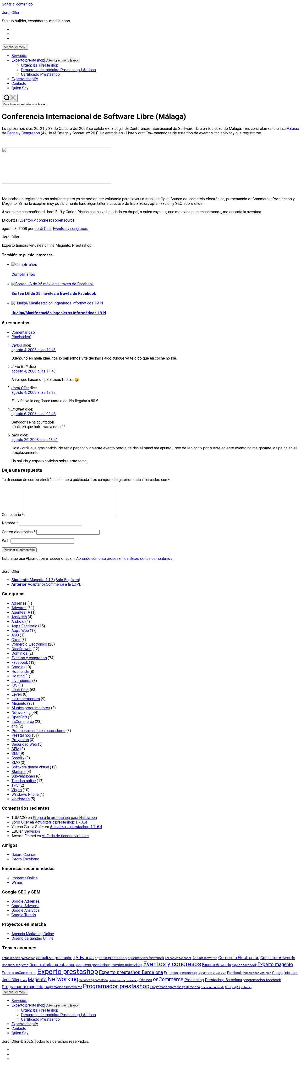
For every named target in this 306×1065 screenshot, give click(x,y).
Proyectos (20, 740)
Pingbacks (21, 337)
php (14, 726)
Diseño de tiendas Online (32, 938)
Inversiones (21, 680)
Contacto (18, 83)
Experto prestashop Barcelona (131, 972)
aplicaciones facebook (146, 958)
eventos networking (126, 965)
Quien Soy (19, 88)
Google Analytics (25, 910)
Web (6, 540)
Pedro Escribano (25, 859)
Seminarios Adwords (212, 987)
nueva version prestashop (123, 980)
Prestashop (21, 735)
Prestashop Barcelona (223, 980)
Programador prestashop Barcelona (175, 987)
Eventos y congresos (37, 220)
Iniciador (291, 973)
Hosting (18, 676)
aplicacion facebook (178, 958)
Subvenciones (23, 776)
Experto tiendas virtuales (212, 973)
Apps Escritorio (24, 626)
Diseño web (21, 649)
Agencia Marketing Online (32, 934)
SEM (15, 749)
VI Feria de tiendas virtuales (65, 836)
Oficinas (145, 980)
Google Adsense (25, 901)
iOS (14, 685)
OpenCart (19, 717)
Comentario (13, 514)
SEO (15, 753)
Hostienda (20, 671)
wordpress (20, 799)
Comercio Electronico (29, 644)
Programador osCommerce (63, 987)
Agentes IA (20, 612)
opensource (65, 220)
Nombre (10, 523)
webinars (246, 987)
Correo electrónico (18, 532)
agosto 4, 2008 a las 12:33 (33, 392)
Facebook (19, 662)
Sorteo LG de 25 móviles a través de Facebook (53, 293)
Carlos (16, 345)
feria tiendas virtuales (257, 973)
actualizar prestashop (55, 958)
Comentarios (23, 332)
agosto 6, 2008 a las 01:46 (33, 414)
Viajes (16, 790)
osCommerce (22, 721)
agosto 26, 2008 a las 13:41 (34, 439)
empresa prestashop (93, 965)
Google (17, 667)
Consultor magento (15, 965)
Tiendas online (23, 781)
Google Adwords (25, 906)
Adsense (19, 603)
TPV (15, 785)
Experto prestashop (27, 60)
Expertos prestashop (180, 973)
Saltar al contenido (17, 4)
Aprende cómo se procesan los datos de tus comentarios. (124, 558)
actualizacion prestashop (18, 958)
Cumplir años (23, 274)
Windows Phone (25, 794)
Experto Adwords (216, 964)
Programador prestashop (116, 986)
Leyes (16, 694)
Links (23, 980)
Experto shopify (24, 79)
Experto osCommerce (19, 973)
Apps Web (20, 630)
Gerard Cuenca (23, 854)
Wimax (17, 882)
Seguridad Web (24, 744)
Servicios (19, 55)
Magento (18, 703)
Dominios (19, 653)
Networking (21, 712)
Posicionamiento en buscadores (38, 730)
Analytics (19, 617)
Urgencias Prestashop (39, 65)
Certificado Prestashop (40, 74)
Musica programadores (30, 708)
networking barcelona (93, 980)
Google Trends (23, 915)
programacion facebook (262, 980)
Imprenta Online (24, 878)
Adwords (19, 608)
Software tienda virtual (30, 767)
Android (17, 621)
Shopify (17, 758)
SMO (15, 762)
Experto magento (275, 964)
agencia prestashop (111, 958)
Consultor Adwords (277, 958)
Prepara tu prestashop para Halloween (65, 817)
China (16, 639)
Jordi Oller (10, 12)
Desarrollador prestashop (52, 964)
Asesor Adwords (204, 958)
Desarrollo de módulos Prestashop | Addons (58, 70)
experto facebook (244, 965)
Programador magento (23, 986)
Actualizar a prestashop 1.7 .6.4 (61, 822)
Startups (18, 771)
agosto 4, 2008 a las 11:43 (33, 350)
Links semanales (25, 699)
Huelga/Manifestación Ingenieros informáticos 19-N (58, 313)
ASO (15, 635)
